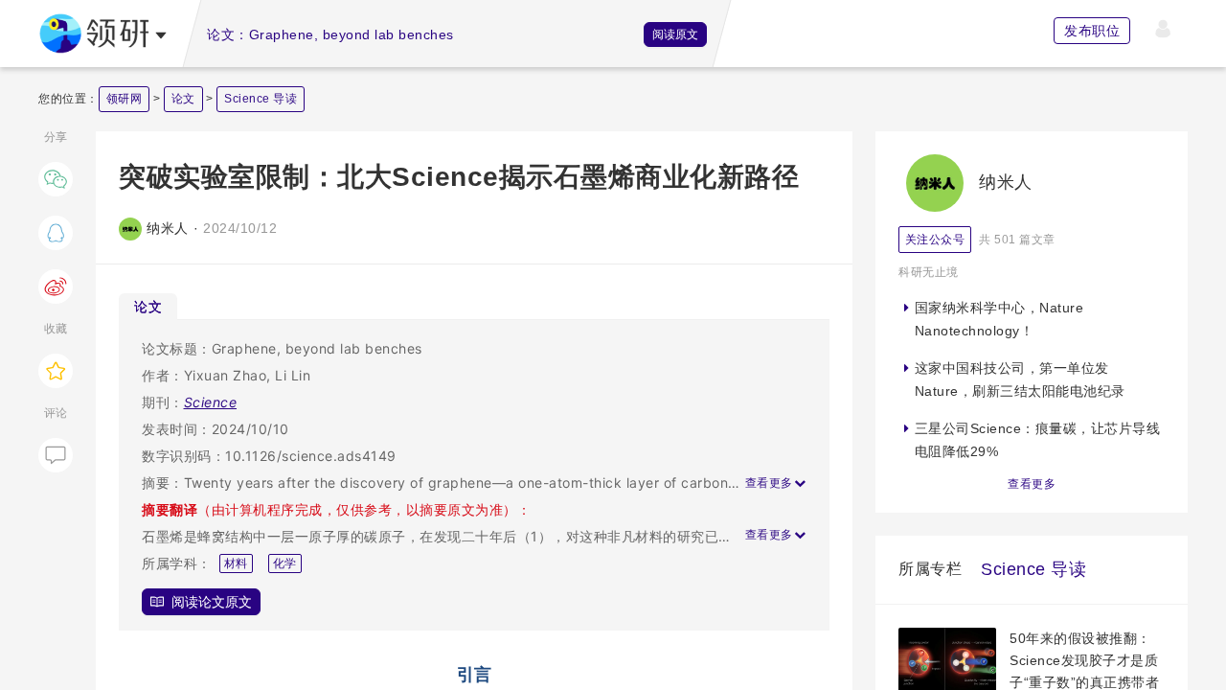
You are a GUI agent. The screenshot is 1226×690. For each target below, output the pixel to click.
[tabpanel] (474, 475)
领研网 (124, 98)
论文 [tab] (148, 306)
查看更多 (1032, 484)
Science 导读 (260, 98)
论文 (183, 98)
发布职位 (1092, 30)
